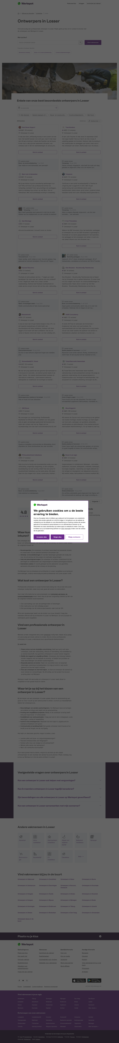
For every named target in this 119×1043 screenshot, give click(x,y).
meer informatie (66, 528)
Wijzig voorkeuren (74, 537)
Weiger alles (57, 537)
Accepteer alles (42, 537)
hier (83, 526)
